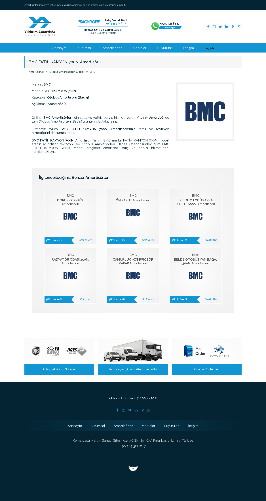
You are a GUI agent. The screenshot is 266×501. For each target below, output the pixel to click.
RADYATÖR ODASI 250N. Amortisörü (71, 277)
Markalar (139, 48)
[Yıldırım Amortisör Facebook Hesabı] (117, 410)
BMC (92, 71)
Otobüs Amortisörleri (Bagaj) (67, 71)
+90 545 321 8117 (133, 446)
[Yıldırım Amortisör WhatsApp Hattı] (166, 26)
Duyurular (164, 48)
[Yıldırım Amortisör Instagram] (214, 27)
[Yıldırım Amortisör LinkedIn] (226, 27)
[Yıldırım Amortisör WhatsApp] (239, 27)
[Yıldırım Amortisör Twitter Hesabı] (130, 410)
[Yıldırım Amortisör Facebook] (208, 27)
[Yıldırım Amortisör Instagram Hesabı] (123, 410)
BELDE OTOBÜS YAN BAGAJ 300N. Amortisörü (196, 277)
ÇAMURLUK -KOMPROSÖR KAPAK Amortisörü (133, 277)
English (209, 48)
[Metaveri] (133, 470)
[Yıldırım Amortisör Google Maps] (232, 27)
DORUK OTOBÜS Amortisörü (71, 218)
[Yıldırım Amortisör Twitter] (220, 27)
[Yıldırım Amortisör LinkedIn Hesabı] (136, 410)
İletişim (188, 48)
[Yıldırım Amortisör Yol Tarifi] (142, 410)
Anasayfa (59, 48)
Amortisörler (112, 48)
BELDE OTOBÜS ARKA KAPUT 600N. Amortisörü (196, 218)
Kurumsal (84, 48)
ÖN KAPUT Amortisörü (134, 218)
